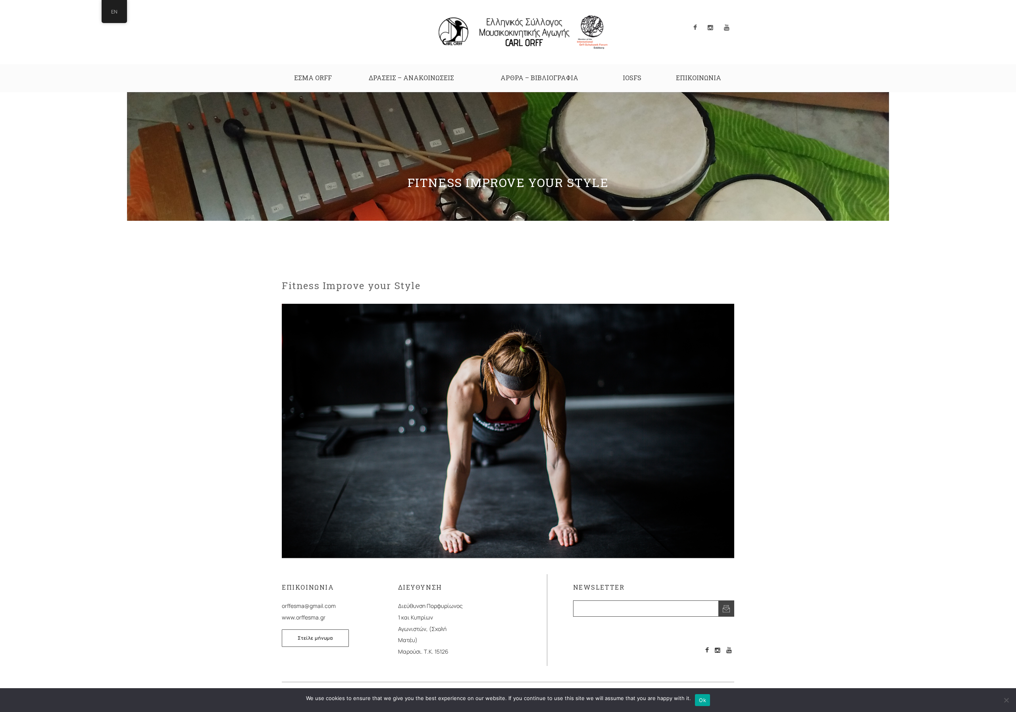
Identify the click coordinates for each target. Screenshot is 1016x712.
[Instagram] (717, 650)
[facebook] (695, 28)
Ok (702, 700)
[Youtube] (729, 650)
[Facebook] (707, 650)
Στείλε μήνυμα (315, 638)
